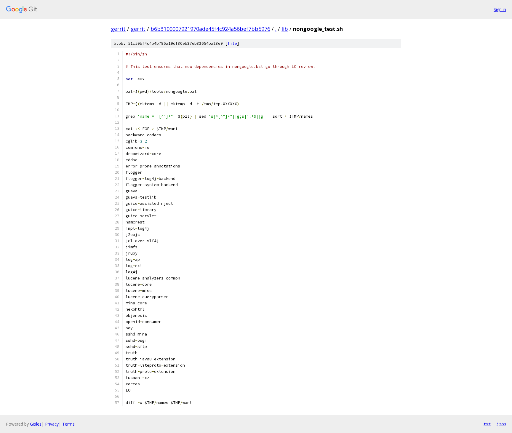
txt (487, 423)
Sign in (500, 9)
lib (284, 28)
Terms (68, 424)
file (232, 43)
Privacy (52, 424)
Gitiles (35, 424)
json (501, 423)
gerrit (118, 28)
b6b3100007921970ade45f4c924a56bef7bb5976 (210, 28)
